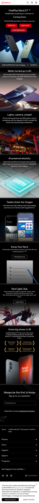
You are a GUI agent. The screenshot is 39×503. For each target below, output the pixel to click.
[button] (36, 484)
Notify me (11, 25)
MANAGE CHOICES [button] (10, 500)
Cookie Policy (20, 488)
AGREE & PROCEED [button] (28, 500)
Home (4, 429)
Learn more (25, 25)
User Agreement (19, 30)
